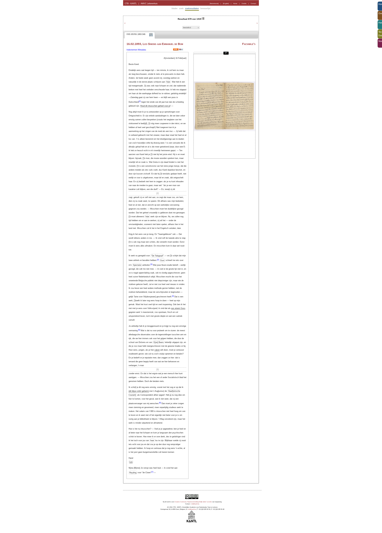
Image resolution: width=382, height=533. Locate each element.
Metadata (142, 50)
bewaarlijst (205, 8)
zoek (181, 8)
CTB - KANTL (131, 3)
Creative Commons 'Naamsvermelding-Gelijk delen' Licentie (193, 502)
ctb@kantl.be (195, 504)
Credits (244, 3)
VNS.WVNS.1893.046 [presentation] (135, 34)
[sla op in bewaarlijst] (151, 37)
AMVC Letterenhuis (149, 3)
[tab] (139, 35)
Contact (253, 3)
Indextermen (132, 50)
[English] (226, 3)
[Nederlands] (214, 3)
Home (235, 3)
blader (175, 8)
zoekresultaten (192, 8)
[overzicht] (203, 19)
